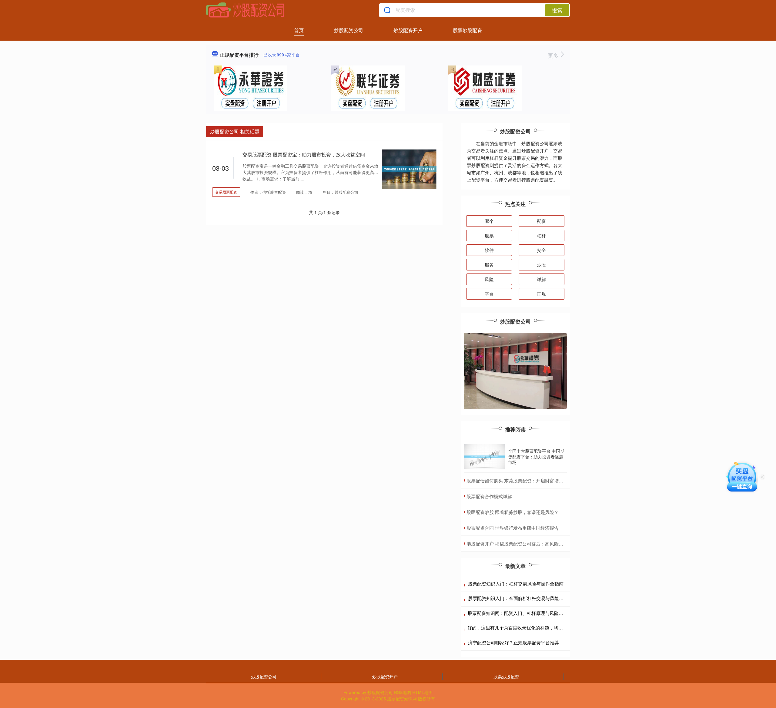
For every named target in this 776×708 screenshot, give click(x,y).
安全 (541, 250)
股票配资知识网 (402, 699)
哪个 (489, 221)
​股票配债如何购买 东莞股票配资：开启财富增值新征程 (522, 480)
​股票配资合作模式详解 (489, 496)
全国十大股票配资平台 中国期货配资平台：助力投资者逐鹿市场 (536, 456)
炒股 (541, 264)
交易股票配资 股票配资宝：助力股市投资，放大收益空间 (303, 154)
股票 (489, 235)
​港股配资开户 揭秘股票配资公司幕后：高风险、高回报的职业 (528, 543)
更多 (554, 55)
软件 (489, 250)
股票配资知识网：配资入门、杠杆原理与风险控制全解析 (524, 613)
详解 (541, 279)
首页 (299, 30)
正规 (541, 293)
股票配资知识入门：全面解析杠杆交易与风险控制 (518, 598)
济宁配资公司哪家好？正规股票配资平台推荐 (513, 642)
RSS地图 (402, 692)
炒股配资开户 (408, 30)
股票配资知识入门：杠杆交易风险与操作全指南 (516, 583)
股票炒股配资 (467, 30)
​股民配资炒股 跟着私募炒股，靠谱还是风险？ (513, 512)
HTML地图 (422, 692)
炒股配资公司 (348, 30)
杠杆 (541, 235)
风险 (489, 279)
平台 (489, 293)
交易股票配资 (226, 191)
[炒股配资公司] (245, 10)
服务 (489, 264)
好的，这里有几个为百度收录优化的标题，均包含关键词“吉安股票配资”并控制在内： (553, 627)
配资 (541, 221)
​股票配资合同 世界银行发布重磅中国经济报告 (513, 528)
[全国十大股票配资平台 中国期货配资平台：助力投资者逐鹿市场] (484, 456)
